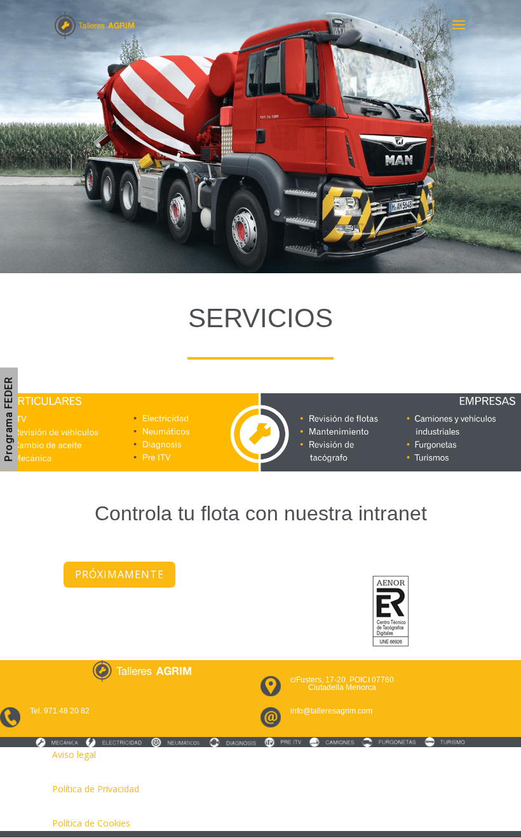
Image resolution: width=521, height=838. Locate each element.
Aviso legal (74, 754)
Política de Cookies (91, 823)
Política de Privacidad (95, 789)
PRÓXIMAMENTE (119, 574)
